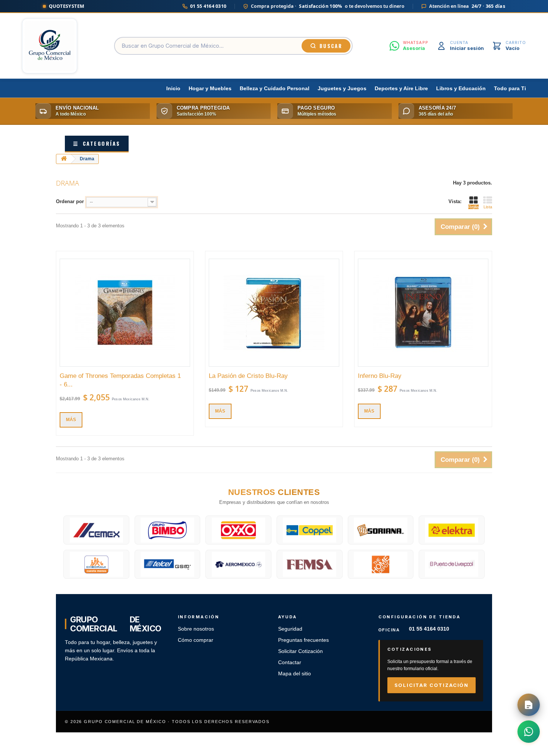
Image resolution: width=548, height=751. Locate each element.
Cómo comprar (195, 640)
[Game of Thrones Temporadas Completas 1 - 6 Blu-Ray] (124, 312)
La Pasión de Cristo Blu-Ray (248, 375)
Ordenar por (70, 201)
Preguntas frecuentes (303, 640)
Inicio (173, 88)
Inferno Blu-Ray (379, 375)
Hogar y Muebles (210, 88)
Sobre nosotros (196, 629)
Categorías (96, 143)
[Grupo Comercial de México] (49, 45)
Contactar (289, 662)
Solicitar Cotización (300, 651)
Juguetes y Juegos (342, 88)
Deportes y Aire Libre (401, 88)
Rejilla (473, 207)
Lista (488, 207)
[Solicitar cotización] (528, 705)
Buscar (330, 46)
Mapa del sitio (294, 673)
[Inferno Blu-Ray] (423, 312)
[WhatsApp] (528, 731)
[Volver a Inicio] (64, 159)
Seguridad (290, 629)
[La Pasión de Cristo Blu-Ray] (274, 312)
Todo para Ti (510, 88)
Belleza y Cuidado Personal (274, 88)
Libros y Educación (461, 88)
